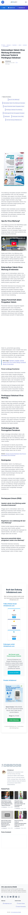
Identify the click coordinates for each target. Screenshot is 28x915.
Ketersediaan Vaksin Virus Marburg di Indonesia (14, 103)
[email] (20, 765)
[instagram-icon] (8, 897)
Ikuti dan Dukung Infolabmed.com (14, 119)
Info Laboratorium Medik (16, 912)
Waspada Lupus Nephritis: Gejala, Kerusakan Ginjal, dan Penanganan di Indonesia (20, 803)
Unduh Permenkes (21, 906)
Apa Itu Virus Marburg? (14, 99)
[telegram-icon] (16, 897)
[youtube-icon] (10, 897)
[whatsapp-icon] (19, 897)
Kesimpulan (7, 116)
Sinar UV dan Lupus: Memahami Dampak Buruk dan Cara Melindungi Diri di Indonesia (6, 823)
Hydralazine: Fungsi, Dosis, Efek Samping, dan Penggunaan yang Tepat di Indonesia (6, 803)
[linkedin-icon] (13, 897)
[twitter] (8, 765)
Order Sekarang (14, 720)
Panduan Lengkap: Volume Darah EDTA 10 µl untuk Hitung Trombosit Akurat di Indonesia (14, 362)
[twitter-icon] (5, 897)
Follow (14, 617)
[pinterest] (17, 765)
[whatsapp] (11, 765)
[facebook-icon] (2, 897)
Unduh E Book (21, 903)
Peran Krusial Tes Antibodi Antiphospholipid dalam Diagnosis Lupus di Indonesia (20, 823)
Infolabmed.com (8, 903)
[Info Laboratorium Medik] (14, 2)
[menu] (2, 2)
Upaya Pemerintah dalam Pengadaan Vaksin (14, 106)
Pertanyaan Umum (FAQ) (18, 116)
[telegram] (14, 765)
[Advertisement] (14, 28)
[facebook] (5, 765)
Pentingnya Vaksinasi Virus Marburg (14, 109)
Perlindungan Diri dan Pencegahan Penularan (14, 113)
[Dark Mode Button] (26, 2)
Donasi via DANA (14, 672)
